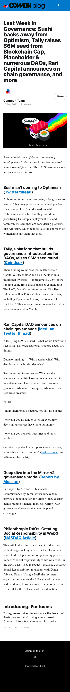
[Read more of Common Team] (8, 91)
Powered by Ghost (35, 666)
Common (30, 651)
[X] (35, 657)
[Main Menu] (64, 5)
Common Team (14, 100)
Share (60, 96)
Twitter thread (49, 452)
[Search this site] (58, 5)
